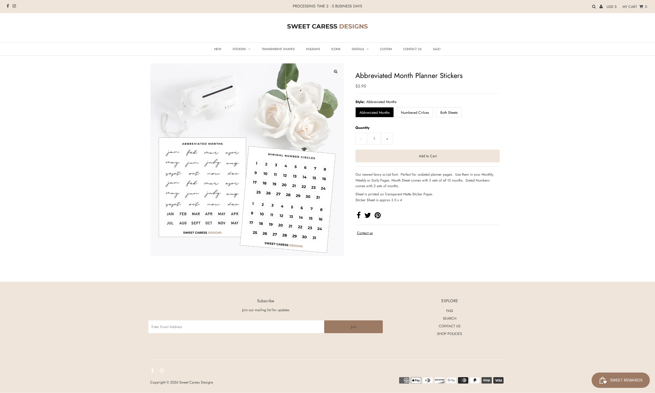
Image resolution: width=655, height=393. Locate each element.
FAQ (449, 310)
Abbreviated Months (374, 112)
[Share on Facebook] (359, 216)
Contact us (365, 233)
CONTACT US (450, 326)
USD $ (612, 6)
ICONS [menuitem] (336, 49)
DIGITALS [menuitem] (358, 49)
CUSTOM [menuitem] (386, 49)
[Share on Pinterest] (378, 216)
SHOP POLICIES (449, 333)
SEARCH (449, 318)
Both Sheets (449, 112)
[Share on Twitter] (367, 216)
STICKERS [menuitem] (239, 49)
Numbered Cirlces (415, 112)
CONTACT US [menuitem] (412, 49)
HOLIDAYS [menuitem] (313, 49)
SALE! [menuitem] (437, 49)
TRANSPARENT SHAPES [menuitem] (278, 49)
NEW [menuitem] (217, 49)
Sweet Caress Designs (196, 382)
